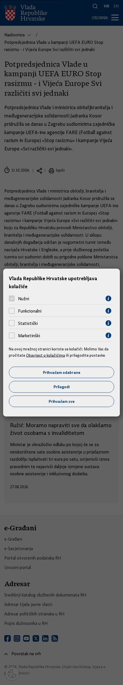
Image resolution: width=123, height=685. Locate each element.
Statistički (28, 323)
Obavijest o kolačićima (45, 355)
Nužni (23, 298)
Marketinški (29, 335)
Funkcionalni (29, 310)
